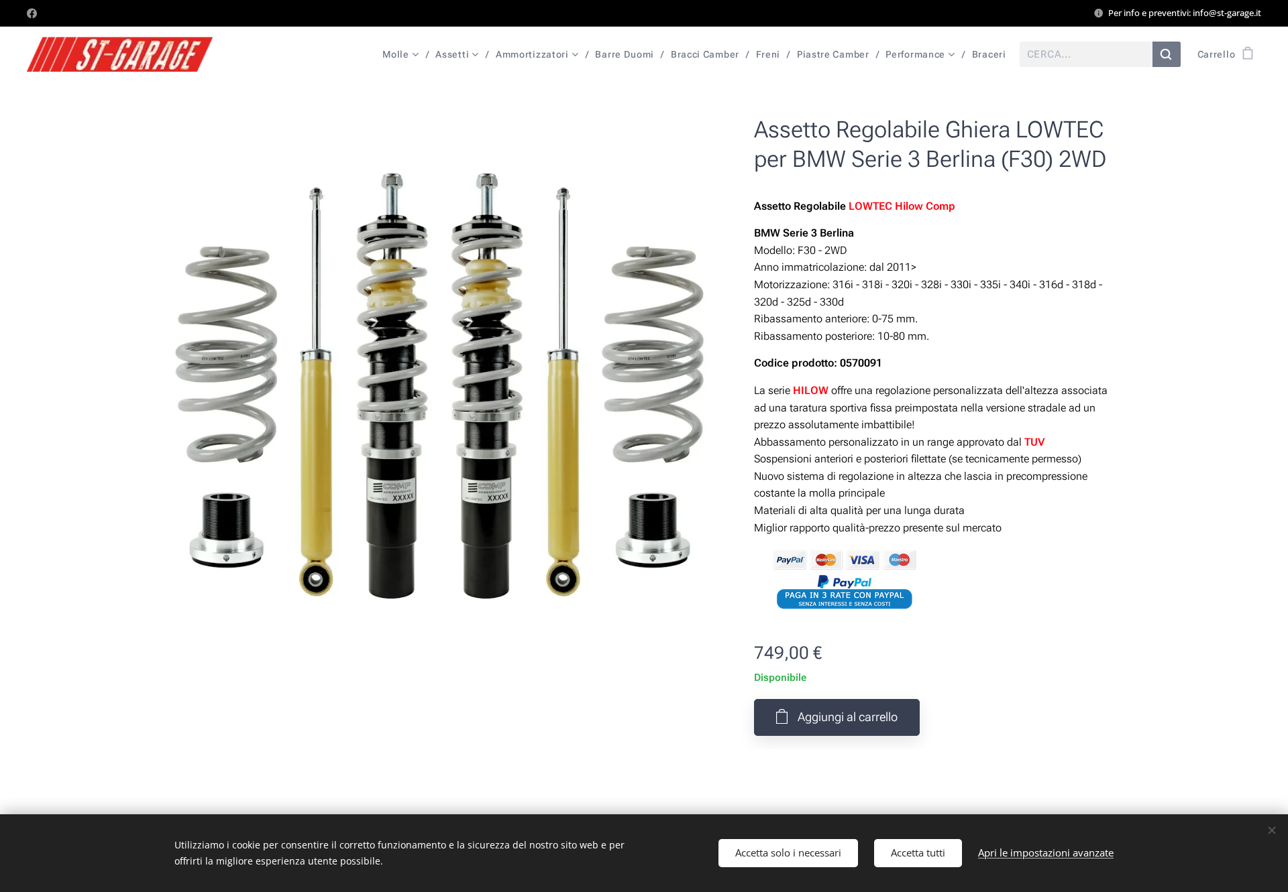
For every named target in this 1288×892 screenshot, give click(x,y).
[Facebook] (31, 13)
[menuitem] (404, 54)
